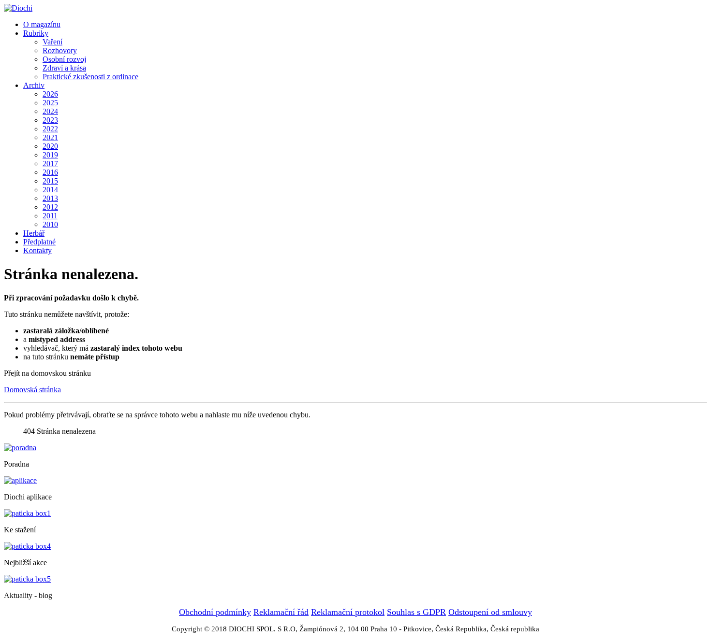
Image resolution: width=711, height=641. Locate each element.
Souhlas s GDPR (416, 612)
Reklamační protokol (348, 612)
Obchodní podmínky (215, 612)
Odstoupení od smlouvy (490, 612)
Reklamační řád (281, 612)
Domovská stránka (32, 389)
